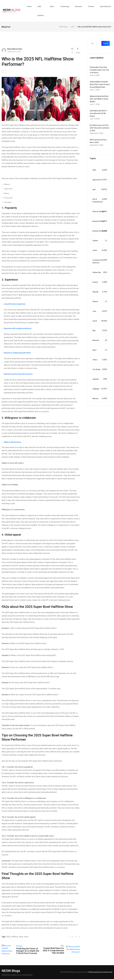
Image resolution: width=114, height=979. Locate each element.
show (21, 937)
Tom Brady (100, 369)
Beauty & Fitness (100, 221)
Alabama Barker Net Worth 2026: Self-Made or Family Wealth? (99, 98)
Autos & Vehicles (100, 211)
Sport (100, 350)
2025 (8, 937)
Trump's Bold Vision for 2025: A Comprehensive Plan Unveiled (53, 950)
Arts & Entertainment (100, 200)
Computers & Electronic (100, 261)
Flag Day (100, 292)
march (100, 321)
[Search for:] (98, 43)
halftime (14, 937)
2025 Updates (41, 11)
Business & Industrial (100, 231)
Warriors (100, 398)
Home (29, 6)
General (100, 301)
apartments (100, 180)
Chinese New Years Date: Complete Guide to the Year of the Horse (99, 69)
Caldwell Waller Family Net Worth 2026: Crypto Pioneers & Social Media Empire (100, 84)
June (100, 311)
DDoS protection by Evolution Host (100, 972)
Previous (19, 946)
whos (26, 937)
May (100, 330)
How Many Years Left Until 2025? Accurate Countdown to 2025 (99, 127)
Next (62, 946)
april (100, 189)
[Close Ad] (57, 977)
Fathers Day (100, 272)
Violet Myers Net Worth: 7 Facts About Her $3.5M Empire (98, 113)
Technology (64, 6)
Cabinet (100, 241)
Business (78, 6)
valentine (100, 379)
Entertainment (105, 6)
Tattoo (100, 360)
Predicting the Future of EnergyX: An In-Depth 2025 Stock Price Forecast (27, 950)
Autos (52, 6)
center (100, 250)
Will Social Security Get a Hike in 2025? (98, 141)
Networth (100, 340)
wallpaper (100, 389)
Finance (91, 6)
